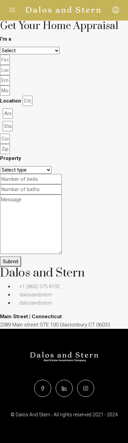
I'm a (5, 39)
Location (10, 101)
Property (10, 158)
